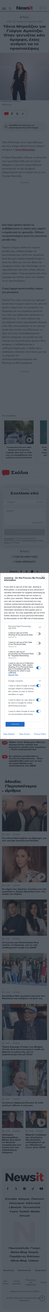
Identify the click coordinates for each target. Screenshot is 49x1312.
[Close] (43, 578)
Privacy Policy (40, 734)
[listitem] (24, 627)
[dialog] (24, 656)
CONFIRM (15, 724)
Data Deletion (9, 734)
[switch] (38, 633)
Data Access (24, 734)
